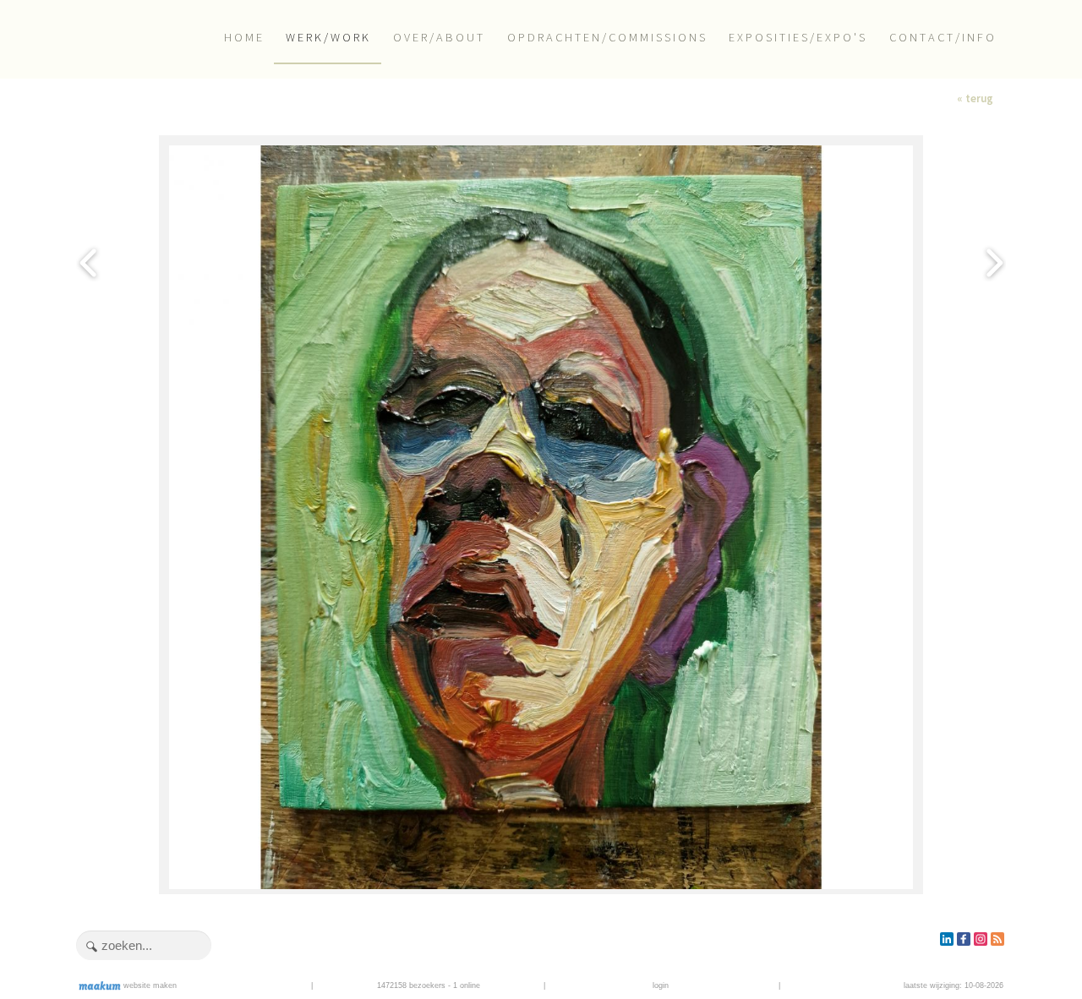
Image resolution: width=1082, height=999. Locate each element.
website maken (149, 985)
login (661, 985)
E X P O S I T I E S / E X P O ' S (797, 37)
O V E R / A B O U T (438, 37)
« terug (975, 98)
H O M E (243, 37)
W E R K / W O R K (327, 37)
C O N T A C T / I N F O (941, 37)
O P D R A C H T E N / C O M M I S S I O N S (606, 37)
